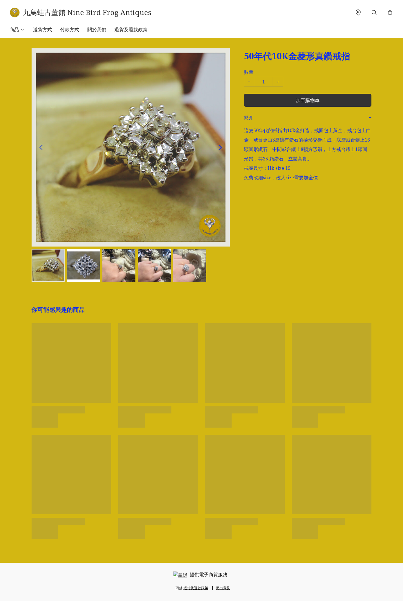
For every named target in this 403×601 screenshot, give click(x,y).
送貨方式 (42, 29)
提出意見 (223, 587)
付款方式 (69, 29)
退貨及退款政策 (131, 29)
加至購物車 (308, 100)
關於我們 (96, 29)
